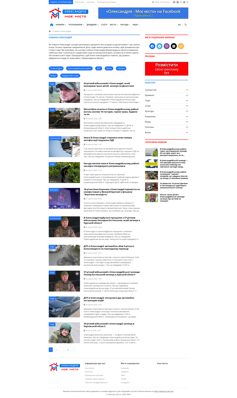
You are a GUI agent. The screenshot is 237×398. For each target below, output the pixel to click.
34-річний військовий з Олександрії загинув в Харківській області (109, 325)
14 (68, 350)
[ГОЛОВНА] (51, 24)
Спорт (166, 105)
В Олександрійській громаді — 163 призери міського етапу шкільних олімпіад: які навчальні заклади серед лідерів (174, 163)
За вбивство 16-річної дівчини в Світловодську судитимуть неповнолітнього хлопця (174, 185)
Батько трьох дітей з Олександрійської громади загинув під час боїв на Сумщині (172, 197)
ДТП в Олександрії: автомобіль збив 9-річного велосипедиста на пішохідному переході (109, 247)
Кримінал (166, 95)
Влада (166, 121)
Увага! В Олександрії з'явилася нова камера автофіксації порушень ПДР (108, 139)
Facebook (125, 368)
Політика (166, 127)
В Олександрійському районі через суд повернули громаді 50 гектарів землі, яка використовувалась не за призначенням (173, 152)
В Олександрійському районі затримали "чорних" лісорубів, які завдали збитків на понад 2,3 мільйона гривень (174, 175)
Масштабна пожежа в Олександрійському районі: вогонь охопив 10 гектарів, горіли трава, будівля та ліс (111, 112)
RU (179, 24)
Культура (54, 190)
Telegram (125, 372)
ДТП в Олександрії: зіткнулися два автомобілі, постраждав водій (109, 299)
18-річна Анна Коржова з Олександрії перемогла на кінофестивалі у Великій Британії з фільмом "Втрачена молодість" (112, 192)
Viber (123, 375)
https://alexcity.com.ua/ (163, 391)
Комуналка (166, 116)
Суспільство (55, 138)
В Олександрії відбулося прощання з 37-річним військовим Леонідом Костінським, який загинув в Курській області (112, 220)
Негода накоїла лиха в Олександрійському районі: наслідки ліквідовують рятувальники (111, 164)
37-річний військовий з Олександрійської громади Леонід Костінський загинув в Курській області (112, 273)
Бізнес (166, 132)
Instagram (125, 382)
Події (52, 84)
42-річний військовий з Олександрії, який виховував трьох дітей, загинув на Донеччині (109, 84)
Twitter (124, 379)
